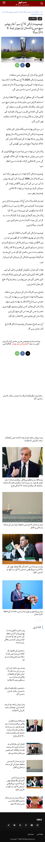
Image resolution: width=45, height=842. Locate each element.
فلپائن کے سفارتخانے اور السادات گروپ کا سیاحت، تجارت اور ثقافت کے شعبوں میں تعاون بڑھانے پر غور (15, 749)
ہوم (42, 12)
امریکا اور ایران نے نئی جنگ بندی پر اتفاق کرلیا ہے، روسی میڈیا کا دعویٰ (15, 800)
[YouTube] (31, 825)
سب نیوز (36, 59)
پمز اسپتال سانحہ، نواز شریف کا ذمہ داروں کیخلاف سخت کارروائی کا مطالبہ (14, 707)
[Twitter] (20, 825)
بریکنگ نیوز (36, 12)
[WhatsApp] (17, 65)
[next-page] (40, 620)
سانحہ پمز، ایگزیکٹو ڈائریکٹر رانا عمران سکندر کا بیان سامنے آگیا (14, 691)
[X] (28, 65)
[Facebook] (22, 65)
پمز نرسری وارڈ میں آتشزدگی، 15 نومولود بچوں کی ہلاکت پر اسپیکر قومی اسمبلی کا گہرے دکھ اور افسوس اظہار (15, 783)
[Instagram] (37, 825)
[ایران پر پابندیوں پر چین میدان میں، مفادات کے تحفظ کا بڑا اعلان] (22, 594)
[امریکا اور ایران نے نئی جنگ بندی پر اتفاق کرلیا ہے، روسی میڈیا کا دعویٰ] (35, 802)
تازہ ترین (37, 627)
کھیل (39, 18)
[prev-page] (36, 620)
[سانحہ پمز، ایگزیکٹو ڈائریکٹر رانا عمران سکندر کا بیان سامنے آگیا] (35, 693)
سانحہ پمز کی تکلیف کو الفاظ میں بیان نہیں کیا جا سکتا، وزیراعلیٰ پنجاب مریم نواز (15, 655)
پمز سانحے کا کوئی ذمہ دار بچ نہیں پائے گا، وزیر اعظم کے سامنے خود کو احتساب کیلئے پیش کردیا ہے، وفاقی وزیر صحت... (14, 636)
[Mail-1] (14, 825)
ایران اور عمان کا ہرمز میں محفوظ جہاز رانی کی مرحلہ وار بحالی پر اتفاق (15, 764)
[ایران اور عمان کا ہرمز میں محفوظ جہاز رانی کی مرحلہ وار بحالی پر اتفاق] (35, 766)
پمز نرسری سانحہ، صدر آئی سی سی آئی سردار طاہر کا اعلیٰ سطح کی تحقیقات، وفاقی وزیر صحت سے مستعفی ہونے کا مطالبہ (15, 674)
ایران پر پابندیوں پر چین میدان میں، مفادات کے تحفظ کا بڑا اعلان (23, 613)
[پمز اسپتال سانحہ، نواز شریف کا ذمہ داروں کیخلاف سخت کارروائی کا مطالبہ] (35, 709)
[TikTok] (8, 825)
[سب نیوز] (41, 60)
